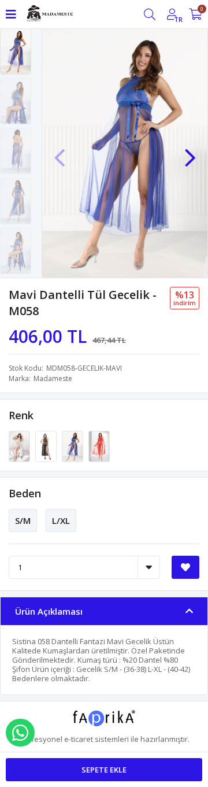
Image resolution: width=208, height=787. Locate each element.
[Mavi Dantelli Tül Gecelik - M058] (73, 446)
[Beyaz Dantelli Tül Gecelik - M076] (20, 446)
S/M (23, 520)
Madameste (53, 378)
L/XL (61, 520)
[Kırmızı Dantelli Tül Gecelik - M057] (99, 446)
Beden (25, 493)
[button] (190, 152)
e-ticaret (78, 739)
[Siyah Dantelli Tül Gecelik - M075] (47, 446)
